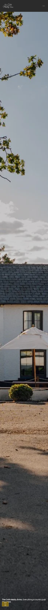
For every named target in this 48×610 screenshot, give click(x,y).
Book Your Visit (5, 604)
